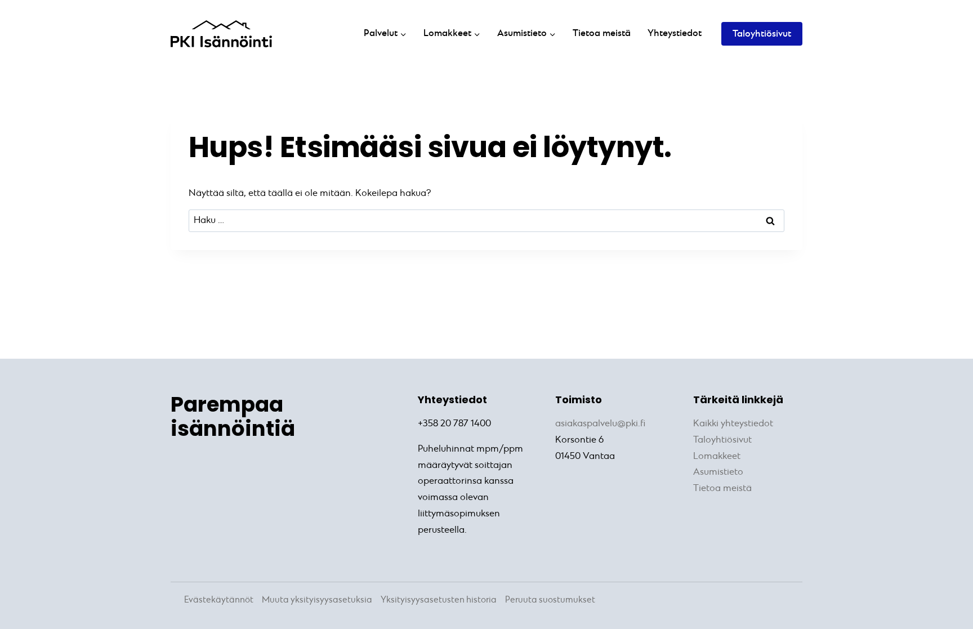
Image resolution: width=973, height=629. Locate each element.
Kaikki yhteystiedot (733, 424)
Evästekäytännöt (218, 600)
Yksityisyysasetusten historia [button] (439, 600)
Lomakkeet (716, 456)
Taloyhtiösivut (762, 34)
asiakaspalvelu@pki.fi (600, 424)
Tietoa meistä (602, 33)
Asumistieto (718, 472)
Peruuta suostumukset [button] (550, 600)
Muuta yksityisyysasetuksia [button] (317, 600)
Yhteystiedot (675, 33)
